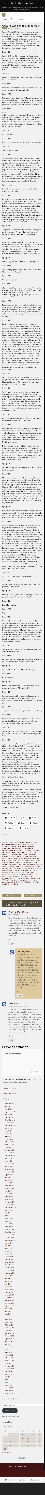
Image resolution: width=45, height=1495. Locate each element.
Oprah (39, 868)
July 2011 (8, 1377)
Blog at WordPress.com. (18, 1466)
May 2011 (8, 1382)
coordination (26, 850)
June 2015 (8, 1248)
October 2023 (9, 1123)
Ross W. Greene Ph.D (20, 874)
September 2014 (10, 1273)
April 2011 (8, 1385)
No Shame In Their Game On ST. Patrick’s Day (33, 895)
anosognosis (6, 846)
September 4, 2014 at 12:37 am (18, 1006)
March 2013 (9, 1322)
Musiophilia (31, 864)
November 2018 (10, 1172)
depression (6, 852)
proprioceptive (7, 872)
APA (19, 846)
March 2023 (9, 1139)
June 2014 (8, 1281)
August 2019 (9, 1166)
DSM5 (35, 852)
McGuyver (22, 864)
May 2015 (8, 1251)
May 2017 (8, 1191)
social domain (36, 878)
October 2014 (9, 1270)
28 (5, 1449)
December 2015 (10, 1232)
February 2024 (10, 1117)
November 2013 (10, 1300)
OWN (17, 870)
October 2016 (9, 1205)
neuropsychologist (31, 866)
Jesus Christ (34, 860)
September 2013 (10, 1306)
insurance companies (31, 858)
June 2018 (8, 1180)
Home (4, 19)
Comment (34, 1072)
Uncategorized (25, 842)
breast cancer (28, 848)
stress (36, 880)
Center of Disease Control (11, 850)
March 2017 (9, 1194)
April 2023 (8, 1136)
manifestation (13, 864)
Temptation (20, 882)
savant (31, 874)
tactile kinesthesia (8, 882)
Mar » (9, 1452)
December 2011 (10, 1363)
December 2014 (10, 1265)
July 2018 (8, 1177)
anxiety (14, 846)
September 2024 (10, 1112)
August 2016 (9, 1210)
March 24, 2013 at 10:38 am (17, 915)
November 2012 (10, 1333)
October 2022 (9, 1153)
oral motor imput (8, 870)
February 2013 (10, 1325)
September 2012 (10, 1338)
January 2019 (9, 1169)
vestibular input (8, 884)
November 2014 (10, 1267)
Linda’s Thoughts (9, 1089)
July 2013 (8, 1311)
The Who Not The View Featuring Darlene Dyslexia (12, 895)
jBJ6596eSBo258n (16, 912)
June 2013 (8, 1314)
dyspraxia (14, 854)
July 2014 (8, 1278)
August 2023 (9, 1128)
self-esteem (24, 876)
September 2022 (10, 1155)
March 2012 (9, 1355)
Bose (20, 848)
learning (5, 862)
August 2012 (9, 1341)
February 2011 (10, 1390)
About (12, 19)
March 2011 (9, 1388)
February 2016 (10, 1226)
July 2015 (8, 1246)
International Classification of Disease (15, 860)
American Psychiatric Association (23, 844)
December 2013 (10, 1297)
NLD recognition (8, 868)
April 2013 (8, 1319)
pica (33, 870)
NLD (39, 866)
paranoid (28, 870)
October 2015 (9, 1237)
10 (22, 1438)
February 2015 (10, 1259)
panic (22, 870)
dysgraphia (6, 854)
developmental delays (19, 852)
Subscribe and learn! (10, 1399)
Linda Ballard (15, 28)
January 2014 (9, 1295)
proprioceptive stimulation (23, 872)
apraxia (24, 846)
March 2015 (9, 1256)
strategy (30, 880)
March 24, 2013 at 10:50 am (25, 954)
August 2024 (9, 1114)
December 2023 (10, 1120)
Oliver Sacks (32, 868)
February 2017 (10, 1196)
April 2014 (8, 1287)
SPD (3, 880)
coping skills (36, 850)
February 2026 (10, 1103)
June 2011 (8, 1379)
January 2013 (9, 1328)
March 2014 (9, 1289)
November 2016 (10, 1202)
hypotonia (6, 858)
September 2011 (10, 1371)
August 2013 (9, 1308)
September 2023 (10, 1125)
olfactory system (21, 868)
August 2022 (9, 1158)
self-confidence (14, 876)
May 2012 (8, 1349)
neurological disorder (15, 866)
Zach (16, 884)
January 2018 (9, 1188)
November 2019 (10, 1164)
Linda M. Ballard (14, 862)
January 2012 (9, 1360)
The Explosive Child (32, 882)
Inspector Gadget (16, 858)
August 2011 (9, 1374)
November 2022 (10, 1150)
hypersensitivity (30, 856)
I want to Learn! (10, 1411)
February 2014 (10, 1292)
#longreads (6, 844)
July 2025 (8, 1106)
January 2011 (9, 1393)
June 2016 (8, 1215)
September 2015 (10, 1240)
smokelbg (21, 951)
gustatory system (8, 856)
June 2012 (8, 1347)
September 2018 (10, 1174)
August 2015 (9, 1243)
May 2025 (8, 1109)
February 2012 (10, 1358)
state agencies (21, 880)
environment (23, 854)
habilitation (20, 856)
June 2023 (8, 1131)
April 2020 (8, 1161)
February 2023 (10, 1142)
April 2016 (8, 1221)
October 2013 (9, 1303)
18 (28, 1442)
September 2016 (10, 1207)
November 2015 (10, 1235)
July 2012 (8, 1344)
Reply (12, 943)
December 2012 (10, 1330)
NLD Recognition (22, 3)
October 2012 (9, 1336)
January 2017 (9, 1199)
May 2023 (8, 1133)
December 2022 (10, 1147)
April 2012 (8, 1352)
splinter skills (10, 880)
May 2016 (8, 1218)
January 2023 (9, 1144)
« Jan (4, 1452)
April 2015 (8, 1254)
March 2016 (9, 1224)
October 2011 (9, 1369)
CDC (35, 848)
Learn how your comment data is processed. (21, 1080)
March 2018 (9, 1183)
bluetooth (14, 848)
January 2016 (9, 1229)
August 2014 (9, 1276)
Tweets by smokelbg (9, 1093)
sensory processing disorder (20, 878)
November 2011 (10, 1366)
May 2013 (8, 1317)
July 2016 (8, 1213)
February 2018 (10, 1185)
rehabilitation (7, 874)
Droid (30, 852)
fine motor (32, 854)
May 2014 (8, 1284)
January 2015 (9, 1262)
